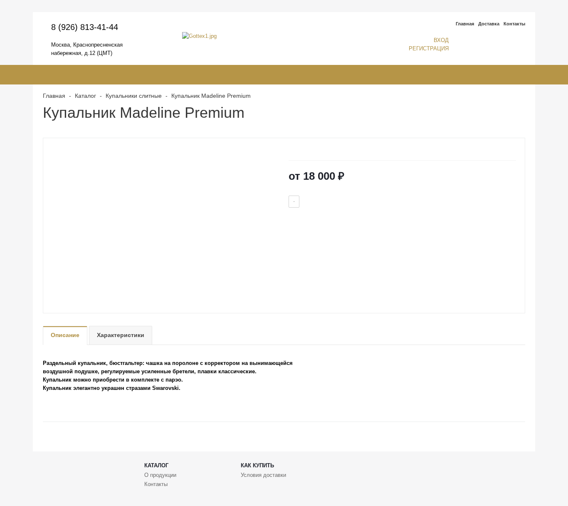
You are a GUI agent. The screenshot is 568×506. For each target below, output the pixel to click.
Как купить (257, 465)
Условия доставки (263, 475)
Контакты (514, 23)
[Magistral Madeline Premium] (163, 220)
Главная (465, 23)
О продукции (160, 475)
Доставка (488, 23)
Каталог (156, 465)
